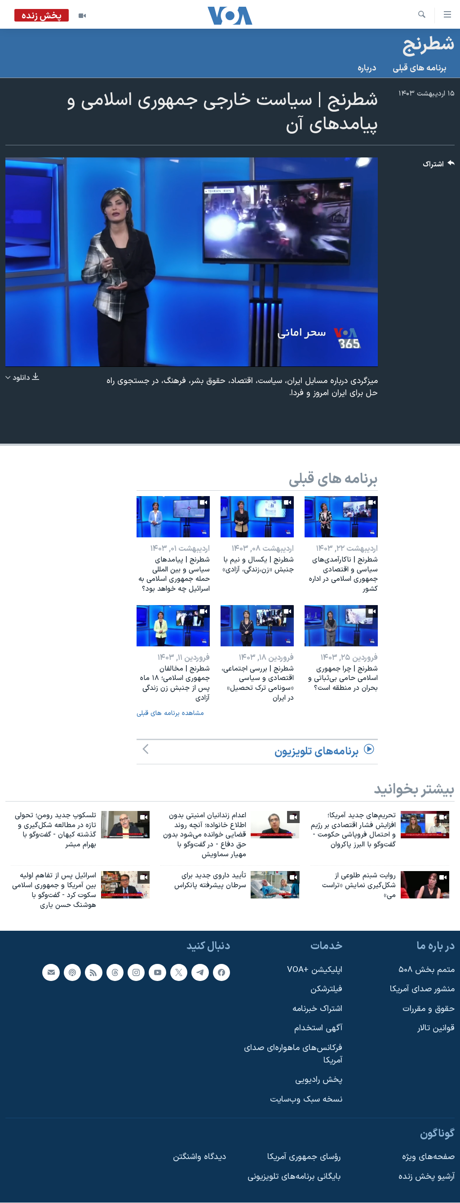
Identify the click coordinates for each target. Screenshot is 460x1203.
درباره (367, 68)
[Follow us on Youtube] (157, 972)
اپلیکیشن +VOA (314, 970)
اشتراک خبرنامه (317, 1009)
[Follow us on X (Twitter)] (178, 972)
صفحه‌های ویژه (428, 1157)
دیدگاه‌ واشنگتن (199, 1157)
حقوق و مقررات (428, 1009)
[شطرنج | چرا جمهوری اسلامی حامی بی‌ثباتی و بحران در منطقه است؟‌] (341, 625)
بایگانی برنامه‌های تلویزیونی (294, 1177)
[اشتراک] (50, 972)
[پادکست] (72, 972)
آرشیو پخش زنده (426, 1177)
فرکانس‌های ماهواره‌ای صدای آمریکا (293, 1054)
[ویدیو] (82, 15)
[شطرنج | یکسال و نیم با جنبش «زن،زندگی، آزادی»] (257, 516)
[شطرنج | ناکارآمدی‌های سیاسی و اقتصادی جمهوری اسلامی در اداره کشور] (341, 516)
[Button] (439, 166)
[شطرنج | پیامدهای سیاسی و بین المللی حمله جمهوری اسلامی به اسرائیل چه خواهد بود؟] (173, 516)
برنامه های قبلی (420, 68)
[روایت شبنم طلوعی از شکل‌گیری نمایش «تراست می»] (425, 884)
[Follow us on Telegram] (199, 972)
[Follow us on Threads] (115, 972)
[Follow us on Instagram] (136, 972)
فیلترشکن (326, 990)
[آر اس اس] (93, 972)
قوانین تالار (436, 1029)
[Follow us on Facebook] (221, 972)
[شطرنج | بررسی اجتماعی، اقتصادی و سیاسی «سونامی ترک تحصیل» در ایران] (257, 625)
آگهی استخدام (318, 1029)
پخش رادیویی (318, 1080)
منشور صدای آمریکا (422, 990)
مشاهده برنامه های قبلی (170, 713)
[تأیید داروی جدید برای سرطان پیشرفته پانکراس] (275, 884)
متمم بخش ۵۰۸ (426, 970)
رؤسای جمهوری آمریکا (304, 1157)
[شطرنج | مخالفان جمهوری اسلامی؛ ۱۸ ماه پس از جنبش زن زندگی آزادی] (173, 625)
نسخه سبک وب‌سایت (306, 1100)
